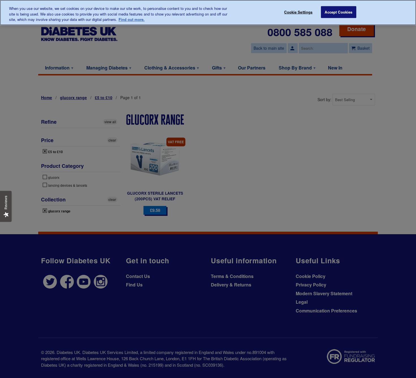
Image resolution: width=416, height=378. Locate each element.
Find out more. (132, 19)
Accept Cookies (338, 12)
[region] (208, 12)
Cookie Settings (298, 12)
